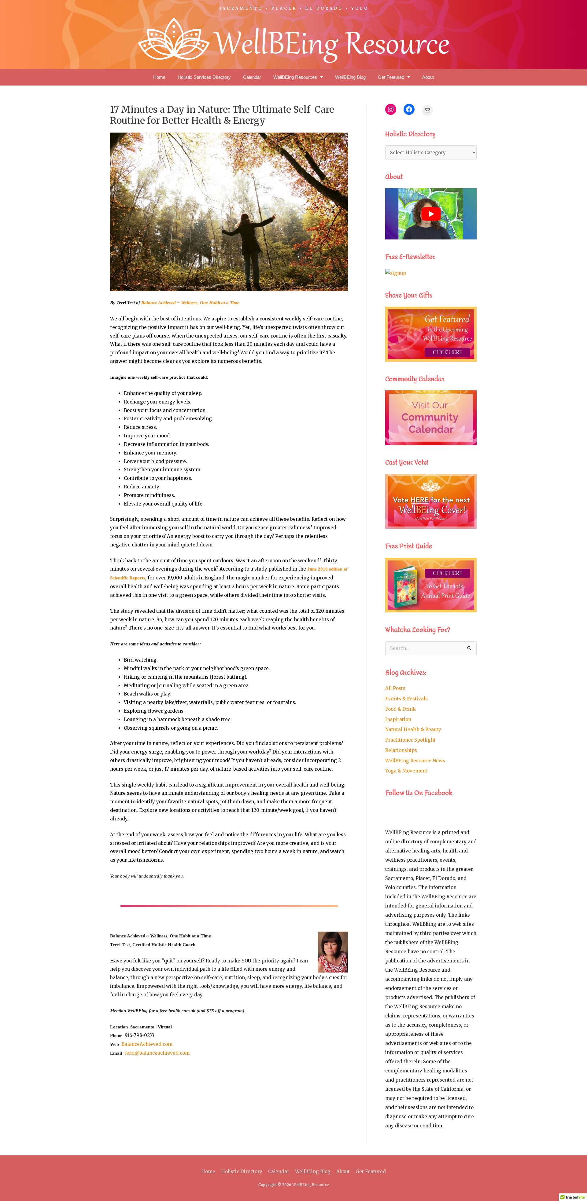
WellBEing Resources (295, 77)
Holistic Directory (241, 1171)
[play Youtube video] (431, 213)
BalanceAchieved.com (146, 1044)
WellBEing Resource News (415, 761)
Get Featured (391, 77)
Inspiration (398, 719)
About (428, 77)
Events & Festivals (406, 699)
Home (159, 77)
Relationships (401, 750)
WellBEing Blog (350, 77)
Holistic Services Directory (204, 77)
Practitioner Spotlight (410, 740)
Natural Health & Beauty (413, 729)
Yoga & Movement (406, 771)
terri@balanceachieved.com (157, 1053)
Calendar (252, 77)
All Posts (395, 688)
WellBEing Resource (310, 1184)
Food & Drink (400, 709)
